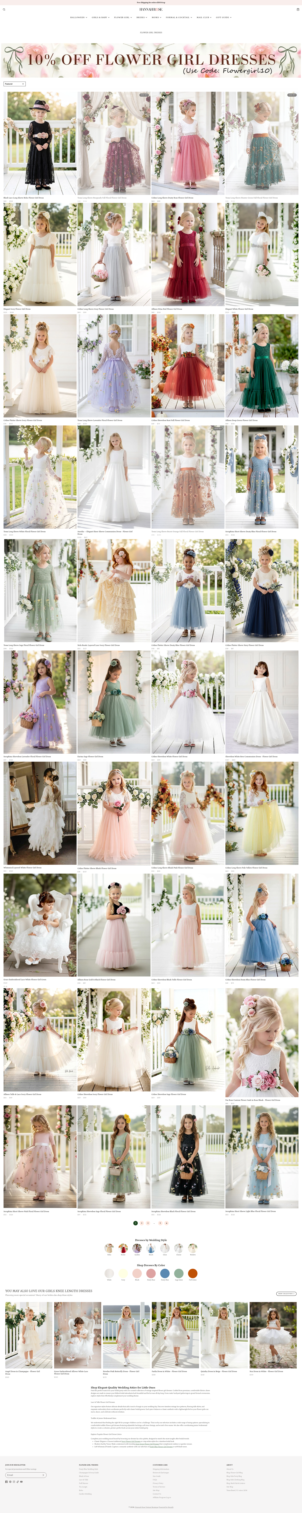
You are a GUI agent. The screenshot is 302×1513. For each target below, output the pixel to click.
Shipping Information (161, 1469)
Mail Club (203, 17)
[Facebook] (6, 1482)
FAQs (155, 1480)
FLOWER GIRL (122, 17)
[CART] (298, 9)
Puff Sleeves (83, 1483)
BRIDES (140, 17)
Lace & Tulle (83, 1480)
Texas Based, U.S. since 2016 (236, 1490)
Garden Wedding (85, 1494)
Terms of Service (159, 1487)
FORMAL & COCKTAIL (178, 17)
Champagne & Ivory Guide (89, 1473)
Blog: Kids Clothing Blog (235, 1480)
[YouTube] (21, 1482)
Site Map (156, 1490)
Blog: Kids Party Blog (234, 1476)
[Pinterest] (10, 1482)
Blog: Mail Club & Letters (235, 1483)
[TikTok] (18, 1482)
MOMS (155, 17)
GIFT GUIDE (222, 17)
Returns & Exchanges (161, 1473)
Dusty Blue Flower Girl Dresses (161, 1447)
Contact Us (157, 1494)
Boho (81, 1490)
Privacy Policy (158, 1483)
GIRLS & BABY (99, 17)
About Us (229, 1469)
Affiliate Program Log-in (162, 1497)
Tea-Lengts (83, 1487)
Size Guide (157, 1476)
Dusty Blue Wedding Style (88, 1469)
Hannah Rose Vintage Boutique (146, 1507)
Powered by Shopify (166, 1507)
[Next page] (166, 1223)
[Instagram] (14, 1482)
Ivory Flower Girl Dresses (131, 1441)
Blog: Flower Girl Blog (234, 1473)
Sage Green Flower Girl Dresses (147, 1444)
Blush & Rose (84, 1476)
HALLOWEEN (77, 17)
